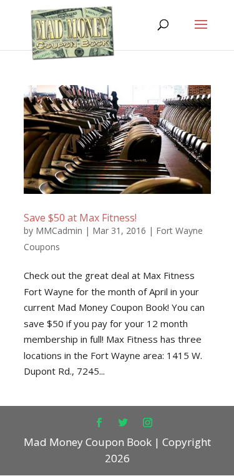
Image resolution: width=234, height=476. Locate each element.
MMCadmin (59, 230)
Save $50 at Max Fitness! (80, 218)
